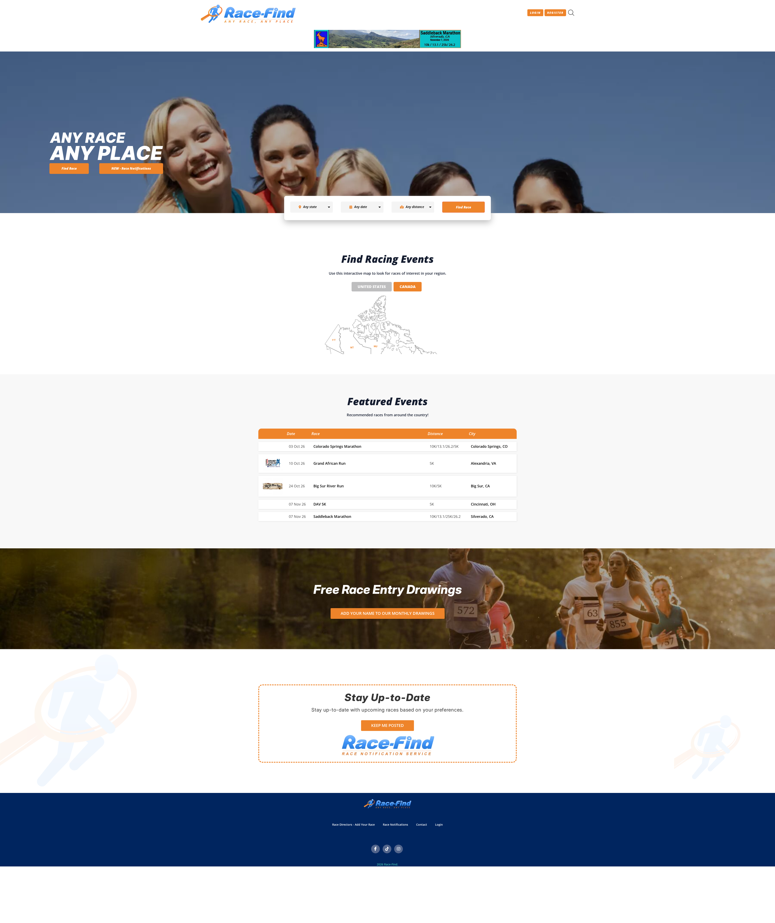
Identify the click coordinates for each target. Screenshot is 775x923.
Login (439, 824)
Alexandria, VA (483, 463)
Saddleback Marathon (332, 516)
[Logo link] (273, 463)
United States (372, 286)
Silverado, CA (482, 516)
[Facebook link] (375, 849)
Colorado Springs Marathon (337, 446)
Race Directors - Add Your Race (353, 824)
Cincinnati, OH (483, 504)
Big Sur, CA (480, 486)
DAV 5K (319, 504)
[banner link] (387, 39)
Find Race (69, 168)
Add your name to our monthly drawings (388, 613)
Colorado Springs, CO (489, 446)
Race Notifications (395, 824)
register (555, 13)
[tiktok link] (387, 849)
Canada (408, 286)
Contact (421, 824)
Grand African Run (329, 463)
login (535, 13)
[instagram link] (398, 849)
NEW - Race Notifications (131, 168)
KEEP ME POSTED (387, 725)
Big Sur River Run (328, 486)
